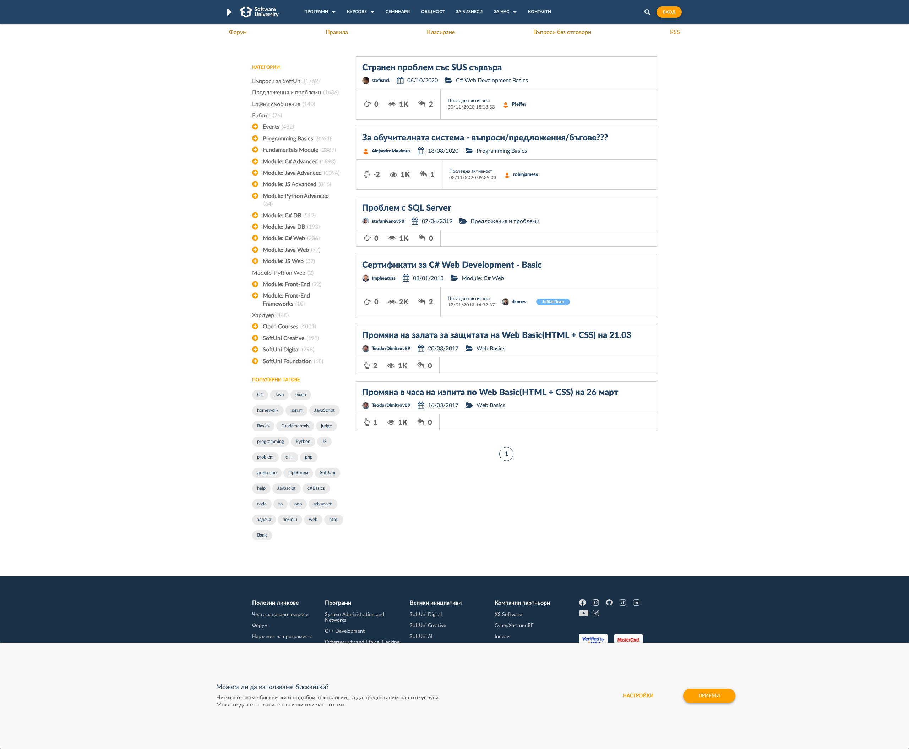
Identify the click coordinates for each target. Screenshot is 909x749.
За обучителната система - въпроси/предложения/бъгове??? (485, 138)
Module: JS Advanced (297, 184)
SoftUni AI (421, 636)
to (280, 504)
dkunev (519, 302)
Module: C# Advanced (299, 162)
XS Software (508, 614)
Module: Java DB (291, 227)
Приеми (709, 695)
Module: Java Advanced (301, 173)
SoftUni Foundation (293, 361)
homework (268, 410)
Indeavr (503, 636)
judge (326, 426)
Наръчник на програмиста (282, 636)
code (262, 504)
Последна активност (469, 101)
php (308, 457)
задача (264, 519)
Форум (238, 32)
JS (324, 441)
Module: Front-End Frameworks (286, 299)
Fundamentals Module (299, 150)
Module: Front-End (292, 284)
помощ (290, 519)
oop (298, 504)
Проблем (298, 473)
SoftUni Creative (291, 338)
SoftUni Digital (288, 350)
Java (279, 395)
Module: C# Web (291, 238)
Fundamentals (295, 426)
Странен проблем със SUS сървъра (432, 67)
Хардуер (270, 315)
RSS (675, 32)
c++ (289, 457)
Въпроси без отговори (562, 32)
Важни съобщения (283, 104)
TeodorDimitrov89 (391, 348)
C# (260, 395)
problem (265, 457)
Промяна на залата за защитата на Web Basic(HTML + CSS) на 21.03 (496, 335)
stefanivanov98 (388, 221)
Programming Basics (297, 139)
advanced (323, 504)
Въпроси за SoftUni (286, 81)
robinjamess (525, 174)
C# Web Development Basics (492, 80)
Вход (669, 12)
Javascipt (286, 488)
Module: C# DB (289, 215)
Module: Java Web (291, 250)
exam (300, 395)
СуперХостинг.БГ (514, 625)
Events (278, 127)
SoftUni (327, 473)
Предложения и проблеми (295, 92)
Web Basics (491, 348)
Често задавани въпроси (280, 614)
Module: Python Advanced (296, 200)
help (261, 488)
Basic (262, 535)
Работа (267, 115)
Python (303, 441)
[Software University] (259, 12)
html (333, 519)
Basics (263, 426)
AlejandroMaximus (391, 151)
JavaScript (324, 410)
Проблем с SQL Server (406, 208)
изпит (296, 410)
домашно (267, 473)
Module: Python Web (283, 273)
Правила (337, 32)
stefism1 (381, 80)
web (313, 519)
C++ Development (345, 631)
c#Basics (316, 488)
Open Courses (289, 326)
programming (270, 441)
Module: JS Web (289, 261)
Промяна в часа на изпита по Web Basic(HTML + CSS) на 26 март (490, 392)
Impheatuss (384, 278)
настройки (638, 695)
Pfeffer (519, 104)
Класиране (441, 32)
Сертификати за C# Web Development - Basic (452, 265)
